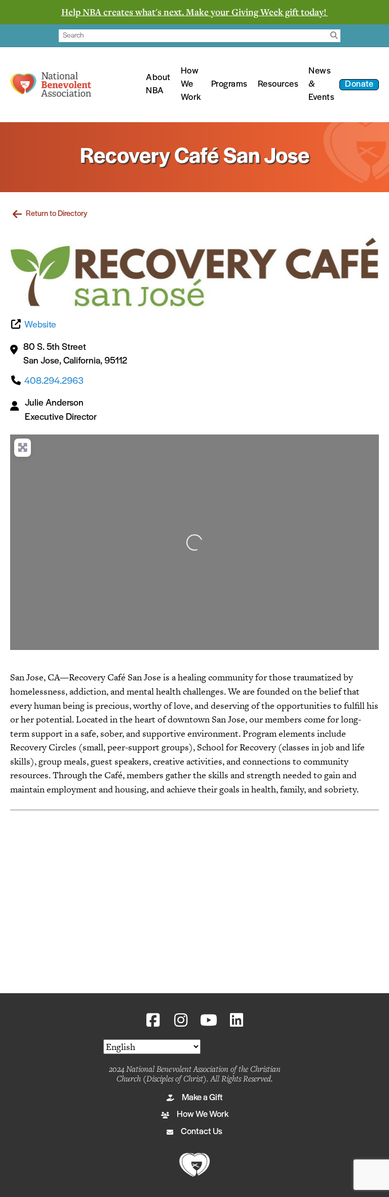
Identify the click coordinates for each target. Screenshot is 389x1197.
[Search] (334, 35)
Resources (278, 84)
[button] (152, 1019)
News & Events (321, 84)
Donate (359, 84)
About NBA (158, 85)
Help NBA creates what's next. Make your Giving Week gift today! (194, 12)
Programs (229, 84)
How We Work (191, 84)
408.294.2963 (54, 381)
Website (40, 325)
